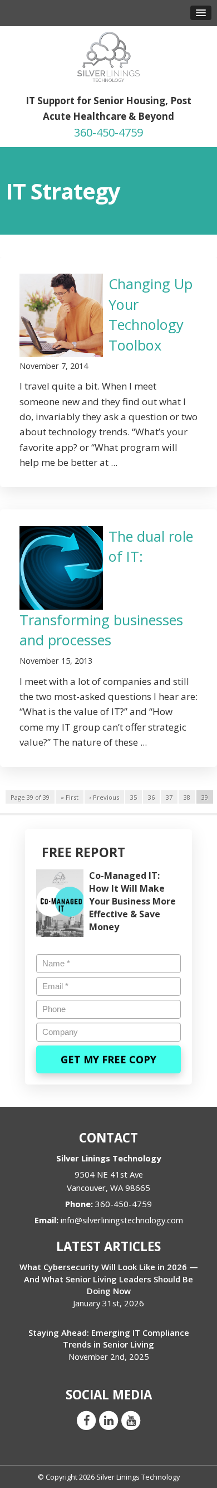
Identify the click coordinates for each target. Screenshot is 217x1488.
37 (169, 797)
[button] (200, 13)
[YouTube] (131, 1420)
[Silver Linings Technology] (108, 56)
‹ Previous (104, 797)
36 (151, 797)
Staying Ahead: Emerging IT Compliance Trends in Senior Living (108, 1338)
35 (133, 797)
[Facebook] (86, 1420)
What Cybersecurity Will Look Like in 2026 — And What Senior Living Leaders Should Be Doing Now (108, 1278)
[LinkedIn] (108, 1420)
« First (69, 797)
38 (187, 797)
